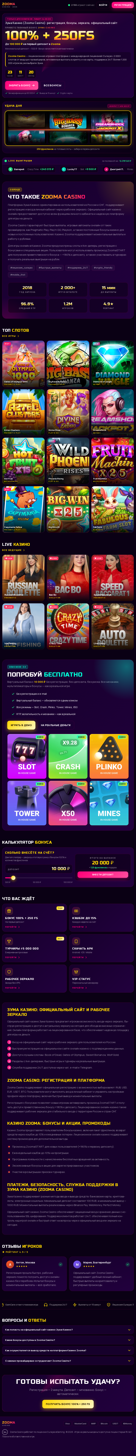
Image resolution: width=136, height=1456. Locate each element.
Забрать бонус (19, 85)
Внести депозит (103, 874)
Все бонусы (52, 85)
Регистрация (122, 5)
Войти (103, 5)
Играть (55, 1444)
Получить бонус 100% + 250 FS (68, 1404)
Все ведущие (12, 550)
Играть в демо (21, 725)
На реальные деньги (55, 725)
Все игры (9, 336)
